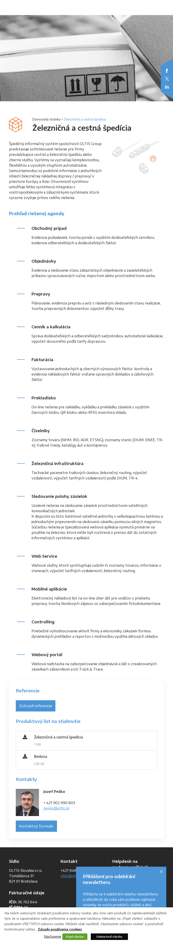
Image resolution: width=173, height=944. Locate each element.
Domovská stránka (46, 119)
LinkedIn (167, 87)
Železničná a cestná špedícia (58, 737)
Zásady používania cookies (60, 929)
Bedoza (40, 756)
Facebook (167, 71)
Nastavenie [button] (52, 936)
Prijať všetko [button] (75, 936)
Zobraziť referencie (35, 706)
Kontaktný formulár (36, 826)
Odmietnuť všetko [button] (109, 936)
